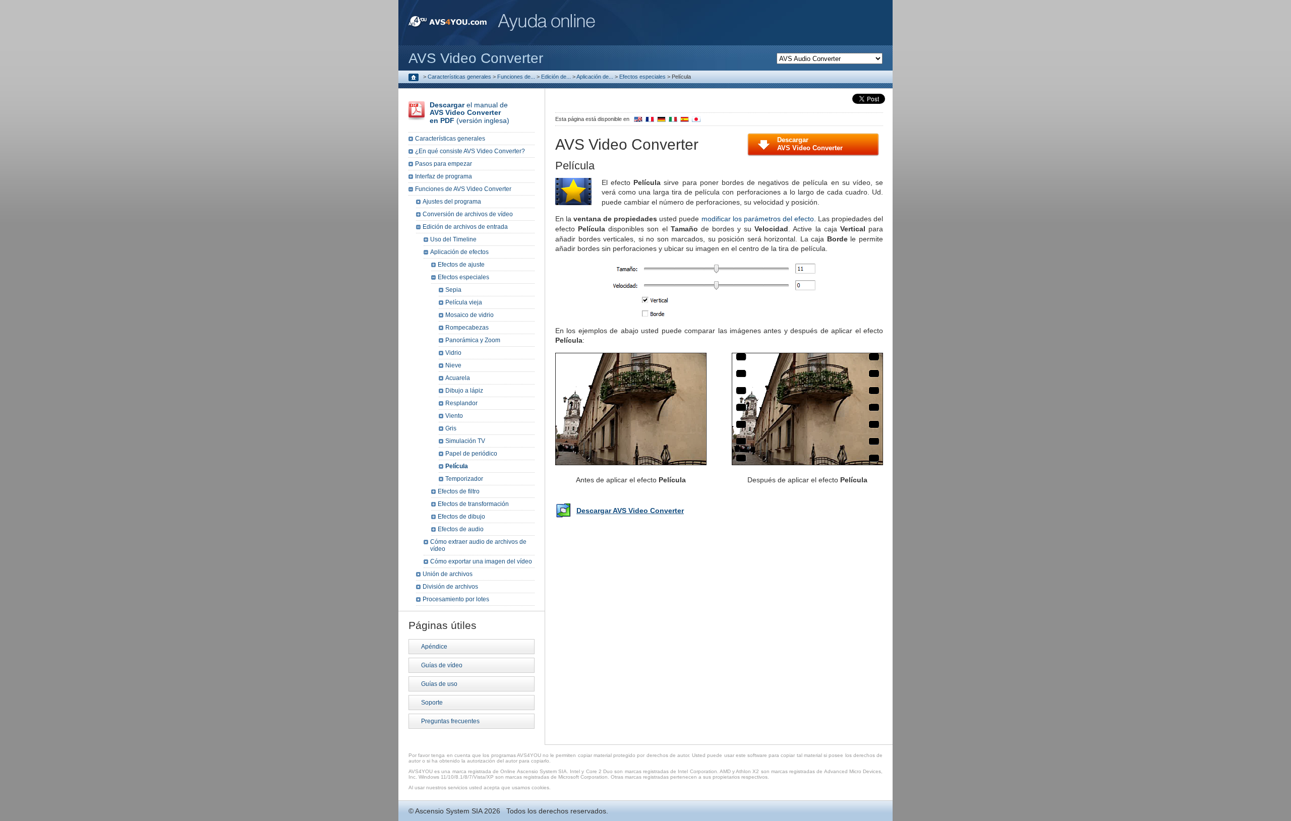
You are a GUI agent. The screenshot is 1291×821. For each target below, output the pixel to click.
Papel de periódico (471, 453)
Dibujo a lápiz (464, 390)
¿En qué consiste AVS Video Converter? (470, 151)
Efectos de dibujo (461, 516)
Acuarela (457, 378)
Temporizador (464, 478)
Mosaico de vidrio (469, 315)
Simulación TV (465, 441)
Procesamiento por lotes (456, 599)
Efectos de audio (461, 529)
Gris (450, 428)
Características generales (459, 77)
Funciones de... (516, 77)
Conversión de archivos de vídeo (468, 214)
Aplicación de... (594, 77)
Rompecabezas (467, 327)
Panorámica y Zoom (472, 340)
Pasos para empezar (443, 163)
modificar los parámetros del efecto (757, 219)
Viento (454, 415)
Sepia (453, 289)
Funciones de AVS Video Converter (463, 189)
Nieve (453, 365)
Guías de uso (439, 683)
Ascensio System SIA (448, 811)
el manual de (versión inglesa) (469, 112)
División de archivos (450, 586)
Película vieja (463, 302)
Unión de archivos (448, 574)
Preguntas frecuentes (450, 721)
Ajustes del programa (452, 201)
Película (456, 466)
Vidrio (453, 352)
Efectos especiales (642, 77)
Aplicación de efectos (459, 252)
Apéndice (434, 646)
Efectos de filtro (459, 491)
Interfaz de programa (443, 176)
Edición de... (556, 77)
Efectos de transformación (473, 504)
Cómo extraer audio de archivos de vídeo (478, 545)
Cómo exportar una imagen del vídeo (481, 561)
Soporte (432, 702)
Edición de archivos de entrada (465, 226)
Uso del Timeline (453, 239)
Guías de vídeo (441, 665)
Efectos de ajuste (461, 264)
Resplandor (461, 403)
